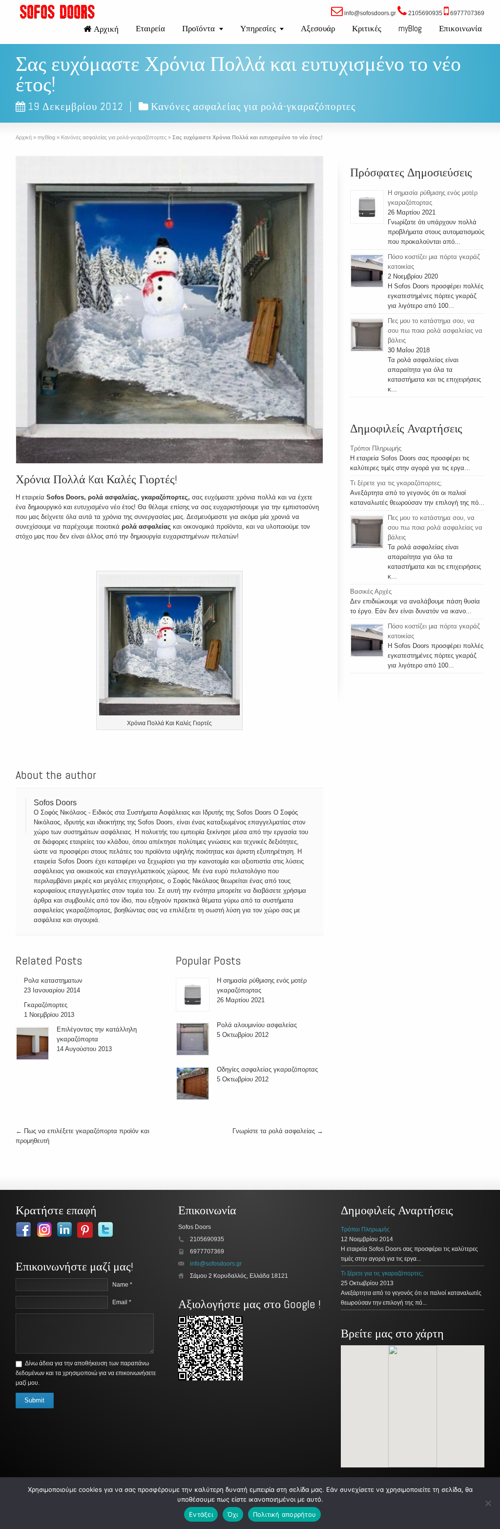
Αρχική (106, 28)
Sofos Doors (55, 802)
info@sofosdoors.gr (216, 1263)
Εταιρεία (150, 28)
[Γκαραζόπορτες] (16, 1002)
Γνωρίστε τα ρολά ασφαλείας (277, 1131)
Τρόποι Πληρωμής (375, 448)
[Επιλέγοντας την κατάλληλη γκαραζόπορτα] (32, 1043)
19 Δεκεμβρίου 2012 (75, 106)
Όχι (233, 1514)
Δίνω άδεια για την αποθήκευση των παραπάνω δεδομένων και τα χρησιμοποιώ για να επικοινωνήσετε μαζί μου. (86, 1373)
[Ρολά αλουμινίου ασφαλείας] (192, 1039)
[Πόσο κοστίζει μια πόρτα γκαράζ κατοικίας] (367, 271)
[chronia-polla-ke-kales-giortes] (169, 646)
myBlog (410, 28)
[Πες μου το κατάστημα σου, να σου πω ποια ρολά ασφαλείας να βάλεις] (367, 335)
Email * (121, 1302)
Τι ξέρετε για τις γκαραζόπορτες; (396, 483)
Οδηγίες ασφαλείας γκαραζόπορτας (267, 1069)
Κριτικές (366, 28)
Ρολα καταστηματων (53, 980)
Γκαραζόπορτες (45, 1005)
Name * (122, 1284)
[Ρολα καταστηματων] (16, 978)
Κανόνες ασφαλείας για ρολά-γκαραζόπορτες (253, 106)
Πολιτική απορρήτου (284, 1514)
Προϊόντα (198, 28)
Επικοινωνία (460, 28)
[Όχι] (488, 1503)
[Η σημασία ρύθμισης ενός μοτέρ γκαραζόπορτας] (192, 995)
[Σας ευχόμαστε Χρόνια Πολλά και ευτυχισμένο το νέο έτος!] (169, 310)
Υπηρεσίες (258, 28)
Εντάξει (201, 1514)
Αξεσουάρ (318, 28)
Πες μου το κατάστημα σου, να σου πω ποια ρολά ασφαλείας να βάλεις (435, 330)
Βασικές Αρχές (371, 591)
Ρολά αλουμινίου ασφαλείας (257, 1025)
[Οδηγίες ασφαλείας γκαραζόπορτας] (192, 1083)
